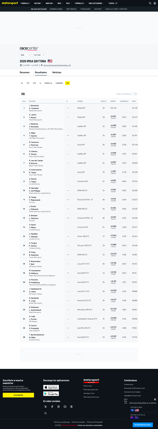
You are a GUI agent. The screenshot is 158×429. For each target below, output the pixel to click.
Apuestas (97, 9)
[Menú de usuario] (154, 3)
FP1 (28, 83)
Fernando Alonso (56, 9)
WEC (68, 3)
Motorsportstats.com (91, 397)
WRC (59, 3)
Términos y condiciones (62, 422)
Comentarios (128, 384)
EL (22, 83)
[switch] (126, 94)
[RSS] (45, 413)
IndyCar (49, 3)
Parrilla (48, 83)
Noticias (57, 72)
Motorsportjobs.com (91, 389)
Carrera (59, 83)
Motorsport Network (69, 425)
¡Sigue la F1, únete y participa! (116, 9)
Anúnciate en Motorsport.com (134, 388)
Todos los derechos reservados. (90, 425)
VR (68, 83)
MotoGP (37, 3)
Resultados (41, 72)
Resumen (24, 72)
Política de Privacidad (94, 422)
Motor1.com (88, 386)
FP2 (34, 83)
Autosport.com (89, 393)
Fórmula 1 (25, 3)
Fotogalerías (85, 9)
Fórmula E (79, 3)
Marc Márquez (71, 9)
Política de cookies (78, 422)
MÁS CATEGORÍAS (95, 3)
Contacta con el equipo (132, 392)
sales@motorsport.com (132, 396)
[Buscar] (150, 3)
